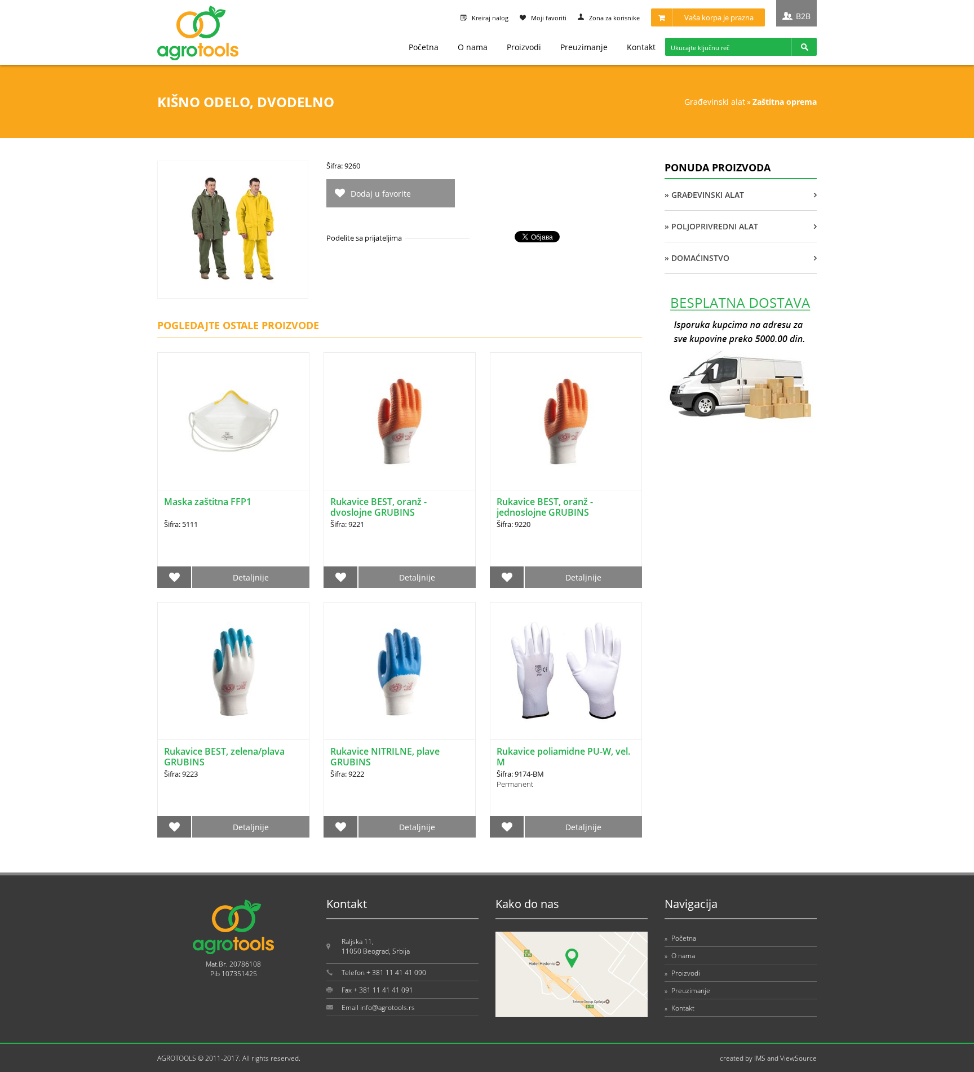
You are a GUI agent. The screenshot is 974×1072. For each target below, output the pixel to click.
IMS (759, 1058)
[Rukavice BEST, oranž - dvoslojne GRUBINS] (399, 421)
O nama (473, 47)
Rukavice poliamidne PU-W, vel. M (563, 756)
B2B (803, 16)
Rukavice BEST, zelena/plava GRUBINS (224, 756)
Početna (424, 47)
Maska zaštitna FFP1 (207, 501)
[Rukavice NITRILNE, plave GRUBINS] (399, 671)
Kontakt (641, 47)
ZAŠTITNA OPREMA (784, 101)
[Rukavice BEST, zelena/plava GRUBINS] (233, 671)
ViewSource (798, 1058)
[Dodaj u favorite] (174, 577)
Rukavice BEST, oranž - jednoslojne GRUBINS (545, 507)
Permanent (515, 784)
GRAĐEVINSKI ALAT (714, 101)
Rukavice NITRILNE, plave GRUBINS (385, 756)
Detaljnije (251, 577)
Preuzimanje (584, 47)
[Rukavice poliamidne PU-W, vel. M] (565, 671)
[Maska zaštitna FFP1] (233, 421)
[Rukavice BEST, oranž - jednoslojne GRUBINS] (565, 421)
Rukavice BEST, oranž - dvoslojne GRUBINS (378, 507)
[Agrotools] (197, 58)
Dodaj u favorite (381, 193)
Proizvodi (524, 47)
